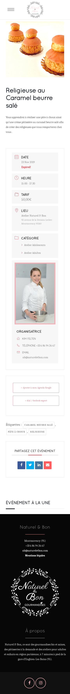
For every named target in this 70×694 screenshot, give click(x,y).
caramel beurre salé (38, 425)
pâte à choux (16, 432)
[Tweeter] (30, 465)
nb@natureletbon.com (35, 357)
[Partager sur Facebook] (21, 465)
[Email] (48, 465)
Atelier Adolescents (34, 245)
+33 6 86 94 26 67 (45, 345)
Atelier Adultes (32, 253)
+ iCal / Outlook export (36, 400)
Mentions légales (35, 555)
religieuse (37, 432)
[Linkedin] (39, 465)
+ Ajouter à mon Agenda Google (36, 387)
